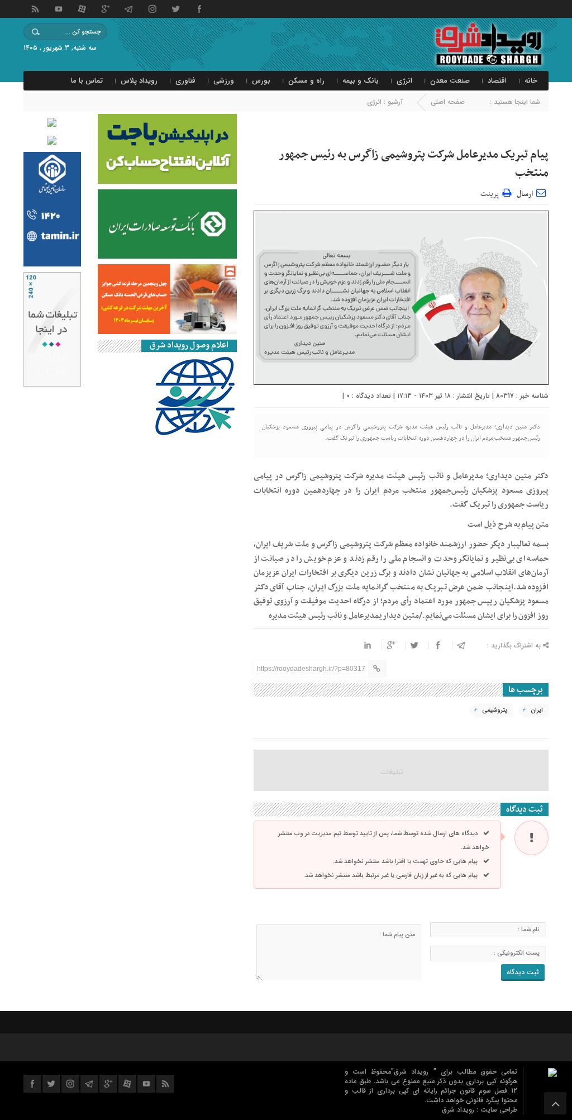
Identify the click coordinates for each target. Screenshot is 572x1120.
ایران (537, 710)
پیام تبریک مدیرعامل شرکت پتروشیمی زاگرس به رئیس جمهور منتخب (414, 164)
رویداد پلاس (139, 81)
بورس (261, 81)
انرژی (404, 81)
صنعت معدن (450, 81)
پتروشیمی (494, 710)
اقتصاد (497, 81)
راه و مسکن (306, 81)
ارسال (525, 194)
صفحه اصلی (448, 102)
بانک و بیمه (360, 81)
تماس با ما (87, 81)
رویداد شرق (459, 1109)
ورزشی (223, 81)
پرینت (491, 192)
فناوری (185, 81)
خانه (531, 81)
